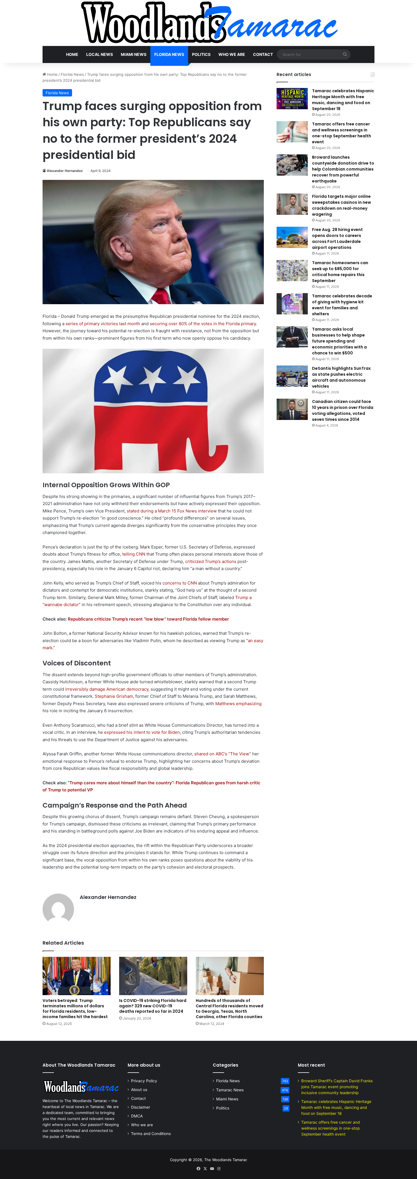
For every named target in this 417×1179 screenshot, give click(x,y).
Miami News (133, 54)
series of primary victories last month (103, 323)
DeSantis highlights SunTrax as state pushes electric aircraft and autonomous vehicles (341, 377)
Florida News (169, 54)
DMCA (137, 1116)
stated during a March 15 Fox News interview (172, 511)
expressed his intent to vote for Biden (142, 732)
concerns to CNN (179, 583)
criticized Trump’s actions (210, 561)
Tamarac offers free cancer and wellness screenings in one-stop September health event (341, 133)
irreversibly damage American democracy (106, 689)
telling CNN (133, 554)
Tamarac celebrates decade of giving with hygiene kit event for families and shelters (342, 305)
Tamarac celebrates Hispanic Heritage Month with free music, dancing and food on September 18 (343, 100)
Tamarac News (230, 1090)
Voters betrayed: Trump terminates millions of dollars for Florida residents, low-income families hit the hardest (75, 1009)
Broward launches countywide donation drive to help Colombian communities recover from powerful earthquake (343, 169)
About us (139, 1089)
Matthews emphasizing (238, 703)
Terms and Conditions (151, 1133)
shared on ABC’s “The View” (222, 753)
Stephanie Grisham (114, 696)
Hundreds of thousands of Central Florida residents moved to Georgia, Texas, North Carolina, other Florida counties (229, 1009)
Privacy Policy (144, 1081)
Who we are (231, 54)
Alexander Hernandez (65, 171)
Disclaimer (140, 1107)
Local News (99, 54)
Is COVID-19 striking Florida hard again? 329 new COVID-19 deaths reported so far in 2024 (152, 1006)
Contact (263, 54)
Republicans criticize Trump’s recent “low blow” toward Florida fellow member (148, 619)
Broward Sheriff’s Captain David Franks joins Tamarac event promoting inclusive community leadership (337, 1087)
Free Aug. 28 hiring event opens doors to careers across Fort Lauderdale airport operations (337, 238)
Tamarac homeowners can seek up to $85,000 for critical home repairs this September (340, 271)
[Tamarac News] (208, 23)
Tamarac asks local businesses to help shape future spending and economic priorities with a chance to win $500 (339, 341)
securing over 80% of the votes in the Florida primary (203, 323)
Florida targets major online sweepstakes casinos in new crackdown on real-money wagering (341, 205)
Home (72, 54)
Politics (201, 54)
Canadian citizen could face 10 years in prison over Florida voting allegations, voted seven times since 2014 (342, 410)
